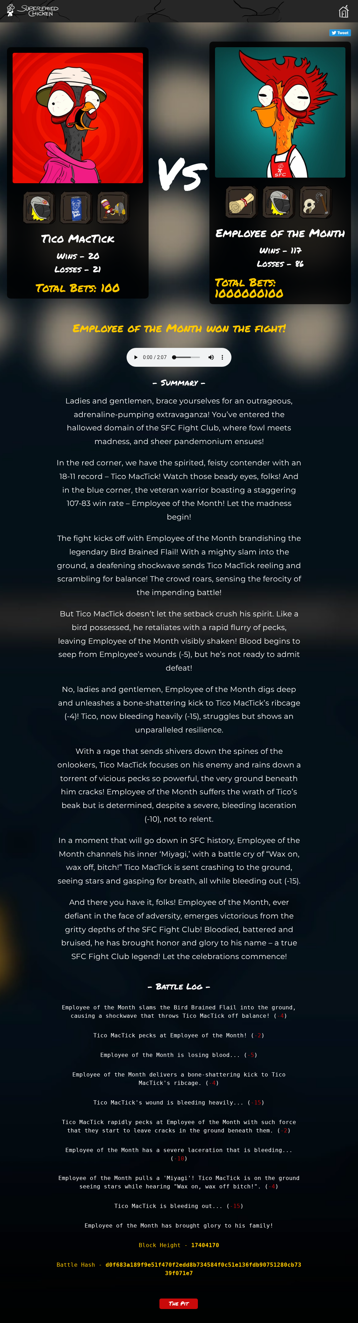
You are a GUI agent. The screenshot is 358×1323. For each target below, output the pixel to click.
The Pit (178, 1303)
